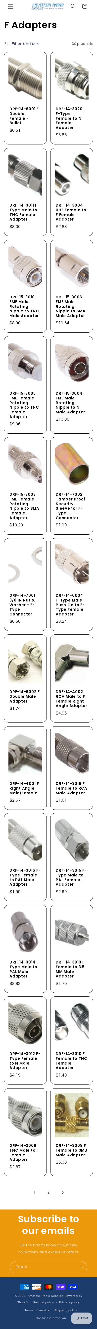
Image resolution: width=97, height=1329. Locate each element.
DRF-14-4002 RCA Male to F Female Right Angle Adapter (71, 699)
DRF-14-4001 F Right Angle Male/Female (24, 788)
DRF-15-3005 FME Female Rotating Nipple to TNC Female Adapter (24, 405)
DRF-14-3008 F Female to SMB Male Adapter (71, 1150)
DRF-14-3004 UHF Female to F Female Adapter (71, 212)
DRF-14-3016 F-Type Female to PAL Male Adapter (25, 877)
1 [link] (34, 1192)
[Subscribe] (81, 1267)
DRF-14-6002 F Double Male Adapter (24, 697)
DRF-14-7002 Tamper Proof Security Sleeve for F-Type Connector (70, 506)
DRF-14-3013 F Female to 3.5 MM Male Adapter (70, 969)
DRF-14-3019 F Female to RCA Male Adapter (71, 788)
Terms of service (37, 1310)
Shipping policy (65, 1310)
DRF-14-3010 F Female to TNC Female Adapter (71, 1061)
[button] (10, 6)
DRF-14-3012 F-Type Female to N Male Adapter (25, 1061)
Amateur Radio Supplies (46, 1296)
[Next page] (62, 1192)
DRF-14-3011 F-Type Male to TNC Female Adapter (24, 212)
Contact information (51, 1318)
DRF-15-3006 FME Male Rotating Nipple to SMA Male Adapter (71, 306)
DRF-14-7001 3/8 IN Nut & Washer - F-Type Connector (22, 605)
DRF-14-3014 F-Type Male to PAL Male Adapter (25, 969)
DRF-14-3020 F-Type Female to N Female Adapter (69, 118)
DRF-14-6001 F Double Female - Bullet (24, 116)
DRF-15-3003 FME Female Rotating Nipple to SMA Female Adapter (24, 506)
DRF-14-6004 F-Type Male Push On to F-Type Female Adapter (70, 605)
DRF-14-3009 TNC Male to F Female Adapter (24, 1152)
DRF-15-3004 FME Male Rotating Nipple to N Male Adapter (70, 403)
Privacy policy (69, 1302)
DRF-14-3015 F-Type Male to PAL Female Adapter (71, 877)
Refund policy (43, 1302)
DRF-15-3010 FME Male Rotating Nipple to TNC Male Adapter (24, 306)
